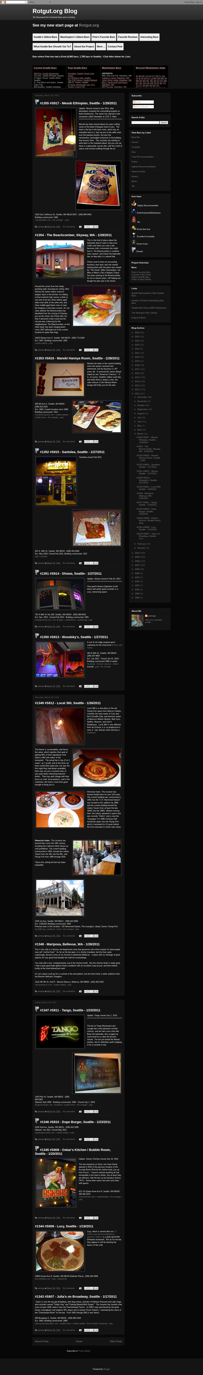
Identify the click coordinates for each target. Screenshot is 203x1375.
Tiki (133, 186)
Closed (135, 142)
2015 (137, 377)
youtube (43, 556)
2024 (137, 341)
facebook (91, 664)
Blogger (106, 1369)
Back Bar (136, 137)
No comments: (69, 227)
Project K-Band (139, 317)
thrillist (116, 664)
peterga (152, 616)
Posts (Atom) (84, 1351)
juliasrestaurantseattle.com (46, 1323)
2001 (137, 585)
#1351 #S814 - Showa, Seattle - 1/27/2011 (70, 573)
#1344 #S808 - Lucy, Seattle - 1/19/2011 (64, 1226)
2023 (137, 345)
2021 (137, 353)
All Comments (142, 106)
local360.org (40, 929)
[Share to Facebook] (94, 226)
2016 (137, 373)
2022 (137, 349)
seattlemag (82, 620)
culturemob (62, 1279)
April (139, 429)
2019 (137, 361)
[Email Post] (80, 227)
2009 (137, 557)
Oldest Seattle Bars (141, 277)
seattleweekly (103, 1197)
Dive (134, 152)
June (140, 421)
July (139, 417)
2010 (137, 553)
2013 (137, 385)
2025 (137, 336)
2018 (137, 365)
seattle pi (51, 929)
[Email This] (85, 226)
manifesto (91, 733)
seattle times (40, 417)
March (140, 434)
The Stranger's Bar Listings (144, 313)
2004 (137, 577)
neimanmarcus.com (43, 985)
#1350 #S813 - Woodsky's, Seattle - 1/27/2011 (73, 637)
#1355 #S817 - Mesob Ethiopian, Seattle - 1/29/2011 (78, 103)
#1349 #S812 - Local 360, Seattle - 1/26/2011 (68, 703)
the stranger (58, 220)
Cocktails (136, 147)
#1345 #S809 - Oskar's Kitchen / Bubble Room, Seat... (149, 520)
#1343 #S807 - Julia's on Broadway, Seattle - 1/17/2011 (76, 1296)
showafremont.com (43, 620)
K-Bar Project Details (141, 279)
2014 (137, 381)
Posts (138, 102)
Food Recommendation (143, 157)
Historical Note (138, 171)
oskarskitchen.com (87, 1197)
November (142, 401)
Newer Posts (41, 1341)
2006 (137, 569)
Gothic (135, 161)
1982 (137, 597)
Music (134, 181)
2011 (137, 393)
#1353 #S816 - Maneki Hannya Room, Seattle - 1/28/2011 (77, 358)
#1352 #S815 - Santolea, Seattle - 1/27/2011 (72, 452)
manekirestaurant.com (44, 415)
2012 (137, 389)
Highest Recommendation (144, 166)
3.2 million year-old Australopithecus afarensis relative (102, 1234)
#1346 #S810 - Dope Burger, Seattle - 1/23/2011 (75, 1122)
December (142, 397)
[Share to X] (91, 226)
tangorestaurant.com (44, 1105)
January (141, 548)
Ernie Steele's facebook (97, 1323)
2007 (137, 565)
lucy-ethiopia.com (42, 1279)
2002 (137, 581)
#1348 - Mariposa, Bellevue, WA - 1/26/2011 (67, 944)
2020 (137, 357)
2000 (137, 589)
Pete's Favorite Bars (141, 272)
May (139, 425)
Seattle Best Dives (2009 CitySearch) (149, 308)
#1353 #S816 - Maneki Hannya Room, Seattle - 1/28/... (148, 458)
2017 (137, 369)
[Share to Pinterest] (96, 226)
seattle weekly (41, 343)
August (140, 413)
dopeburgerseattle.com (45, 1133)
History (135, 176)
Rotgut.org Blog (55, 11)
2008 (137, 561)
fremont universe (104, 664)
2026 (137, 332)
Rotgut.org (89, 25)
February (142, 544)
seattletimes (70, 620)
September (142, 409)
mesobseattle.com (43, 220)
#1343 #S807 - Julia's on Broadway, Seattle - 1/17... (148, 536)
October (141, 405)
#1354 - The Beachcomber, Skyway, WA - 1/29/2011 (73, 235)
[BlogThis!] (88, 226)
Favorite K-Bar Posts (141, 274)
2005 (137, 573)
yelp (67, 220)
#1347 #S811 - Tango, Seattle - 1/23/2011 (69, 1010)
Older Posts (116, 1341)
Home (79, 1341)
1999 (137, 593)
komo (59, 929)
